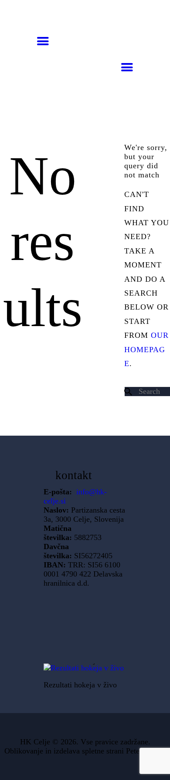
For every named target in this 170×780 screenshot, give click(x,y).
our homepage (146, 349)
